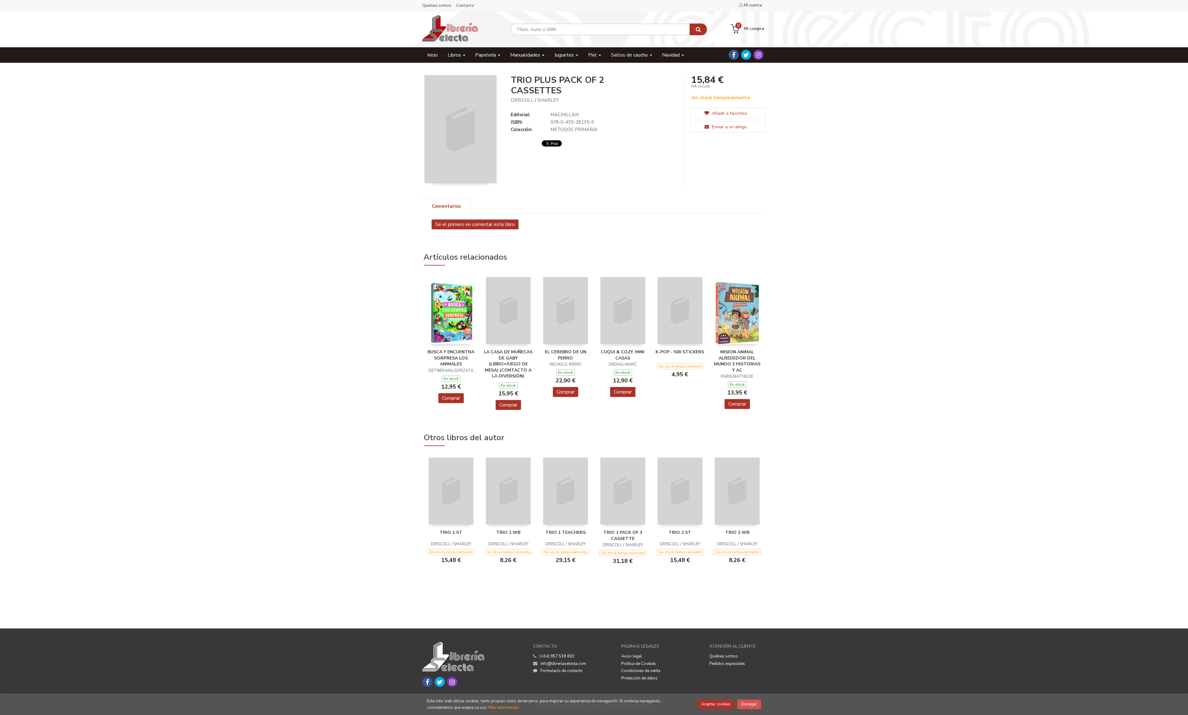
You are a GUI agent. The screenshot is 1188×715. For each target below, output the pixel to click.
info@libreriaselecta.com (563, 663)
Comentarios (446, 206)
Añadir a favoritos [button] (729, 113)
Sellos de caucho (630, 55)
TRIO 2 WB (737, 532)
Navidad (671, 55)
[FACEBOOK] (734, 55)
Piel (593, 55)
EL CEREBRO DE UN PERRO (565, 355)
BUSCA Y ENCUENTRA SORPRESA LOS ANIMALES (451, 358)
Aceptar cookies (715, 704)
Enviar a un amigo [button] (729, 127)
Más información (504, 707)
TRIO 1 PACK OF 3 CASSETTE (622, 536)
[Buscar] (698, 29)
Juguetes (564, 55)
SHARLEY (548, 100)
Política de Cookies (638, 663)
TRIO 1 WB (508, 532)
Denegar (749, 704)
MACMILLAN (564, 115)
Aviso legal (631, 656)
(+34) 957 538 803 (557, 656)
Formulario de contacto (561, 671)
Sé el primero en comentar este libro (475, 224)
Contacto (465, 5)
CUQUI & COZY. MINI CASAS (622, 355)
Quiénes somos (436, 5)
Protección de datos (639, 678)
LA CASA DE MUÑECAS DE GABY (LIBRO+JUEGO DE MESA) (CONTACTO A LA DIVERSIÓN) (508, 364)
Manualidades (525, 55)
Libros (455, 55)
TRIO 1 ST (451, 532)
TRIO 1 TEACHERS (565, 532)
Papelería (486, 55)
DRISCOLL (522, 100)
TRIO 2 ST (680, 532)
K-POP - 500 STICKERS (680, 352)
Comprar (451, 398)
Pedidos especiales (727, 663)
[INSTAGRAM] (758, 55)
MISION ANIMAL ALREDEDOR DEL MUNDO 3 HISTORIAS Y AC (737, 361)
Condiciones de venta (640, 671)
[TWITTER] (746, 55)
